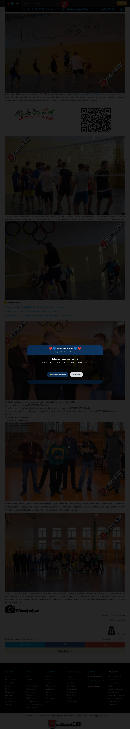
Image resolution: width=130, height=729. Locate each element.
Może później (76, 374)
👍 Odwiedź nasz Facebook (58, 374)
